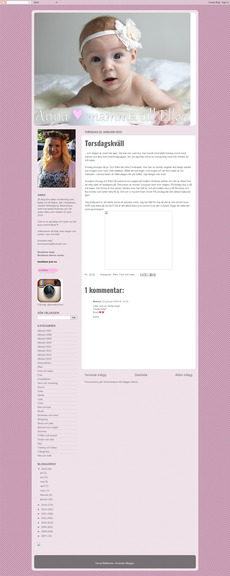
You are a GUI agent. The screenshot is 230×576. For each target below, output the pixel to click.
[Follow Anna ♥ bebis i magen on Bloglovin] (48, 272)
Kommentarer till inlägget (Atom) (121, 382)
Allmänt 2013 (45, 355)
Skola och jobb (45, 423)
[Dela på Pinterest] (154, 274)
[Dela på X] (148, 274)
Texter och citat (46, 439)
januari (44, 499)
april (42, 486)
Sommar (42, 431)
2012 (44, 514)
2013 (44, 509)
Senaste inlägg (95, 375)
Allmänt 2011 (44, 346)
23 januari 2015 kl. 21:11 (115, 301)
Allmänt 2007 (45, 331)
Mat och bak (44, 407)
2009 (44, 527)
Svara (96, 317)
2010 (44, 522)
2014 (44, 505)
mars (43, 490)
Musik (41, 411)
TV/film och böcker (47, 435)
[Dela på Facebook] (151, 274)
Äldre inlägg (183, 375)
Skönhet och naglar (48, 427)
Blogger (130, 563)
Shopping (43, 419)
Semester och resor (48, 415)
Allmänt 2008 (45, 335)
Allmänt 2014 (45, 359)
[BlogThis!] (144, 274)
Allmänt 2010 (45, 342)
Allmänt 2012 (45, 351)
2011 (44, 518)
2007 (44, 536)
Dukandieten (44, 363)
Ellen (115, 274)
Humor (41, 387)
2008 (44, 531)
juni (42, 477)
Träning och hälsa (47, 447)
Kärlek (41, 395)
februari (44, 495)
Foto (40, 375)
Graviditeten (44, 379)
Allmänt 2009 (45, 338)
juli (42, 473)
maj (42, 481)
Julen (40, 391)
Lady (40, 399)
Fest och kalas (127, 274)
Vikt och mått (44, 455)
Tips (40, 443)
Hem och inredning (48, 383)
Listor (40, 403)
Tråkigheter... (45, 451)
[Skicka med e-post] (141, 274)
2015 (44, 469)
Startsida (141, 375)
